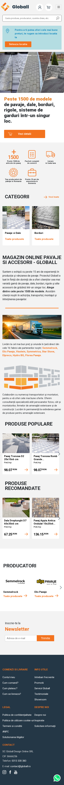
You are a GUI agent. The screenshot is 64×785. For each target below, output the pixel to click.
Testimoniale (41, 693)
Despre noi (40, 714)
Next (60, 225)
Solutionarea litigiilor (13, 737)
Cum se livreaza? (11, 693)
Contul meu (8, 677)
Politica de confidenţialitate (17, 714)
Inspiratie (39, 720)
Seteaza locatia (18, 44)
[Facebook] (10, 772)
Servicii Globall (42, 688)
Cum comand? (10, 682)
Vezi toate (53, 197)
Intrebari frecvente (44, 677)
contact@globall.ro (20, 766)
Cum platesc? (9, 688)
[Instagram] (4, 772)
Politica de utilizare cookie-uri (18, 720)
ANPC (5, 731)
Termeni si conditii (12, 726)
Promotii (39, 682)
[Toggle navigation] (59, 7)
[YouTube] (15, 772)
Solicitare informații (44, 726)
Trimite (45, 638)
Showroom (40, 699)
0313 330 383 (19, 760)
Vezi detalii (24, 133)
